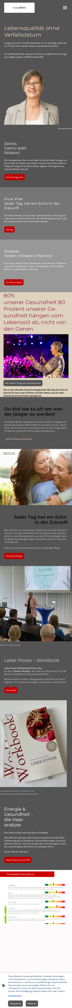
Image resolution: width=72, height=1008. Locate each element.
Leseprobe (11, 690)
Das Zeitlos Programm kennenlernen (23, 383)
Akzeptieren (15, 1003)
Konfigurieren (15, 995)
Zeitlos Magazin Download (18, 438)
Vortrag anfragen (14, 555)
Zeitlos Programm (14, 177)
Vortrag (9, 229)
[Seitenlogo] (19, 8)
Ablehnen (32, 1003)
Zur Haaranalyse (14, 282)
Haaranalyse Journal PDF (18, 859)
